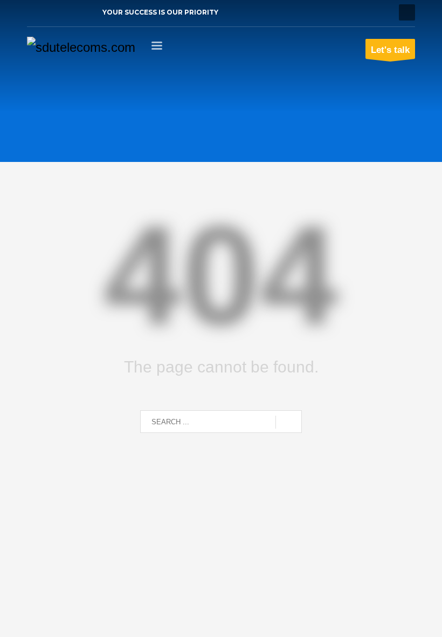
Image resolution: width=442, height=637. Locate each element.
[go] (288, 422)
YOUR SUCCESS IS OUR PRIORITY (160, 12)
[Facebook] (35, 12)
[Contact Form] (83, 12)
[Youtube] (67, 12)
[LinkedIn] (51, 12)
